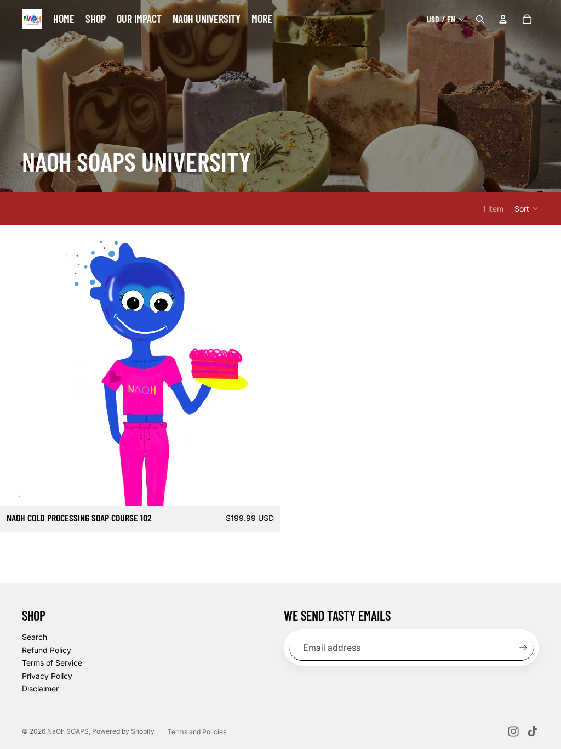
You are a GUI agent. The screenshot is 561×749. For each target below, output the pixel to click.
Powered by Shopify (123, 731)
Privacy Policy (47, 675)
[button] (526, 208)
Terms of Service (52, 662)
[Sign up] (523, 648)
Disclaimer (40, 688)
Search (34, 637)
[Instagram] (513, 731)
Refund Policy (46, 650)
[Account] (503, 19)
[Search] (480, 19)
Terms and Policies (197, 732)
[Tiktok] (532, 731)
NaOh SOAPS (68, 731)
